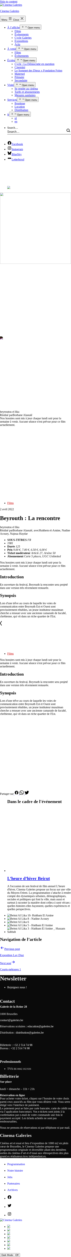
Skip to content (8, 1)
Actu (17, 44)
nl (16, 118)
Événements (22, 34)
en (16, 121)
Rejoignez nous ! (17, 987)
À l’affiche (13, 27)
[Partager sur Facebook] (16, 793)
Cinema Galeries (9, 11)
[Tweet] (27, 793)
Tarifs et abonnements (27, 91)
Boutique (20, 103)
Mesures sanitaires (25, 95)
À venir (11, 48)
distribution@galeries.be (30, 1032)
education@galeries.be (40, 1026)
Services (12, 99)
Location (20, 106)
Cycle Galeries (23, 37)
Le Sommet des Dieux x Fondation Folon (38, 70)
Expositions (21, 41)
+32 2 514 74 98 (22, 1045)
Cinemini (20, 67)
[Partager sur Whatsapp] (22, 793)
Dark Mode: (7, 1255)
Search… (12, 127)
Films (18, 31)
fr (8, 114)
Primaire (19, 77)
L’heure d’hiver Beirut (28, 878)
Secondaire (21, 80)
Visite (10, 85)
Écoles (11, 60)
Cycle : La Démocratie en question (34, 64)
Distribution (21, 110)
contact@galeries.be (11, 1020)
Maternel (20, 73)
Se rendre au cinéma (26, 88)
